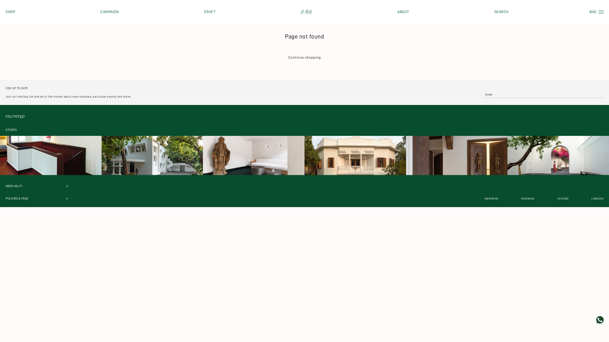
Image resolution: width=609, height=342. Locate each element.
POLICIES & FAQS (17, 198)
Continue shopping (304, 57)
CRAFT (210, 12)
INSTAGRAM (491, 198)
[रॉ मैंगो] (306, 12)
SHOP (10, 12)
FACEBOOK (528, 198)
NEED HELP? (14, 186)
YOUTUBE (563, 198)
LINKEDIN (597, 198)
